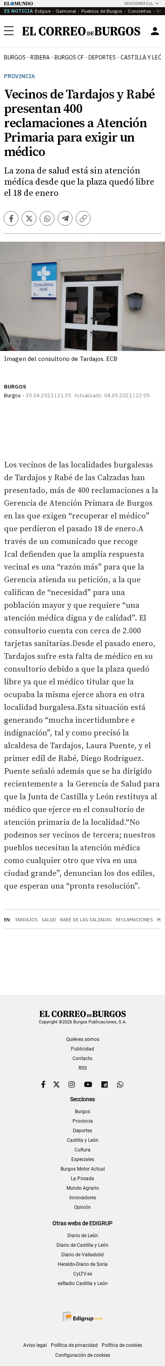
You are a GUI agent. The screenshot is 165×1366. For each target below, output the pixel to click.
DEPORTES (102, 57)
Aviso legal (35, 1345)
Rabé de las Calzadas (86, 919)
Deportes (82, 1130)
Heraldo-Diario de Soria (83, 1264)
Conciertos (139, 11)
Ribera (40, 57)
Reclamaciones (134, 919)
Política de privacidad (74, 1345)
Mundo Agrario (82, 1188)
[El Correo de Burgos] (81, 31)
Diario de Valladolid (82, 1255)
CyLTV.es (82, 1274)
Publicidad (82, 1049)
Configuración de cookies (82, 1355)
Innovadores (82, 1197)
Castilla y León (83, 1140)
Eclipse (42, 11)
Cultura (82, 1150)
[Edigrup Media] (82, 1316)
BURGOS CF (69, 57)
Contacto (82, 1058)
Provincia (19, 76)
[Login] (155, 31)
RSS (82, 1068)
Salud (49, 919)
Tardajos (26, 919)
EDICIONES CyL (139, 3)
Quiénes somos (82, 1039)
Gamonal (66, 11)
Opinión (82, 1207)
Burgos (15, 57)
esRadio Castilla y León (83, 1283)
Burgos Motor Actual (82, 1169)
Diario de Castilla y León (82, 1245)
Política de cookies (122, 1345)
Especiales (82, 1159)
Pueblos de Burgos (102, 11)
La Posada (82, 1178)
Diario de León (82, 1235)
